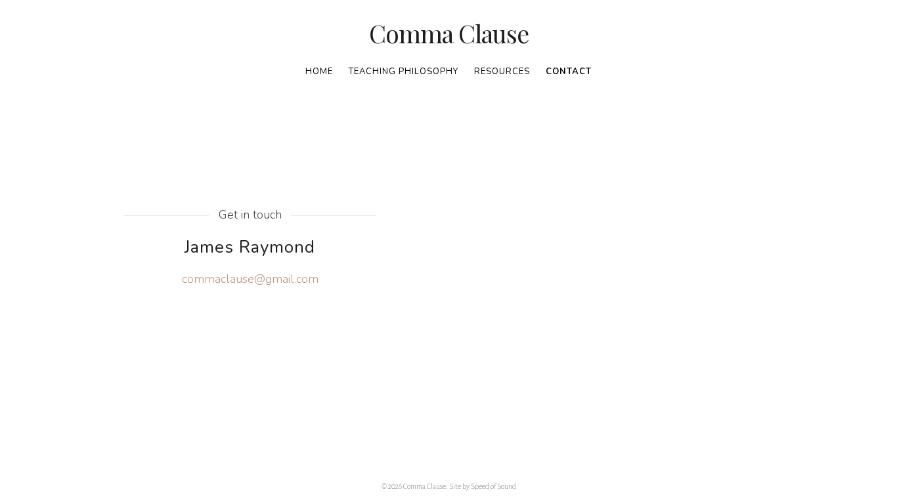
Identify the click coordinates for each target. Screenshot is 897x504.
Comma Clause (449, 33)
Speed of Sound (493, 486)
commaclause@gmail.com (250, 279)
